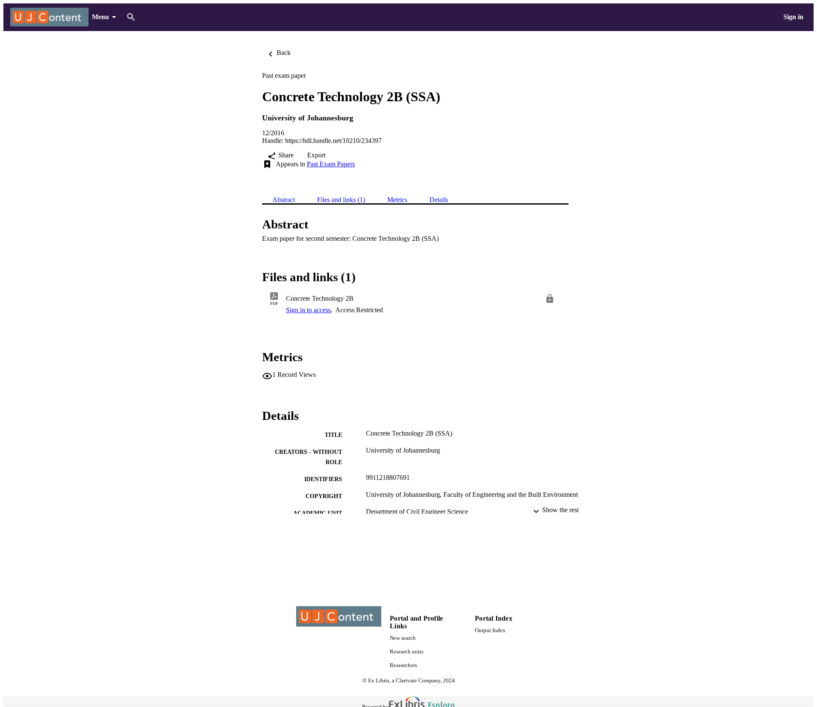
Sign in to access (308, 310)
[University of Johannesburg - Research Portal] (49, 17)
